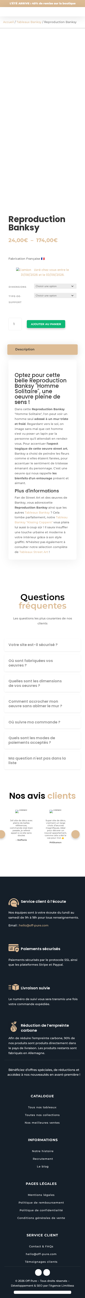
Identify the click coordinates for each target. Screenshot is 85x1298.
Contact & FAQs (41, 1246)
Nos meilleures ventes (42, 1122)
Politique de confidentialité (41, 1210)
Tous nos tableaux (42, 1107)
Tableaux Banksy (29, 22)
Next (75, 834)
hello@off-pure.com (33, 925)
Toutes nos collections (42, 1115)
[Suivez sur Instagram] (38, 1272)
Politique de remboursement (41, 1202)
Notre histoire (43, 1151)
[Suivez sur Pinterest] (46, 1272)
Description (25, 349)
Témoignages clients (41, 1261)
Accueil (8, 22)
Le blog (43, 1166)
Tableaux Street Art (33, 552)
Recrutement (43, 1158)
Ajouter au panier (46, 324)
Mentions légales (41, 1194)
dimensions (17, 286)
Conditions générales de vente (41, 1218)
